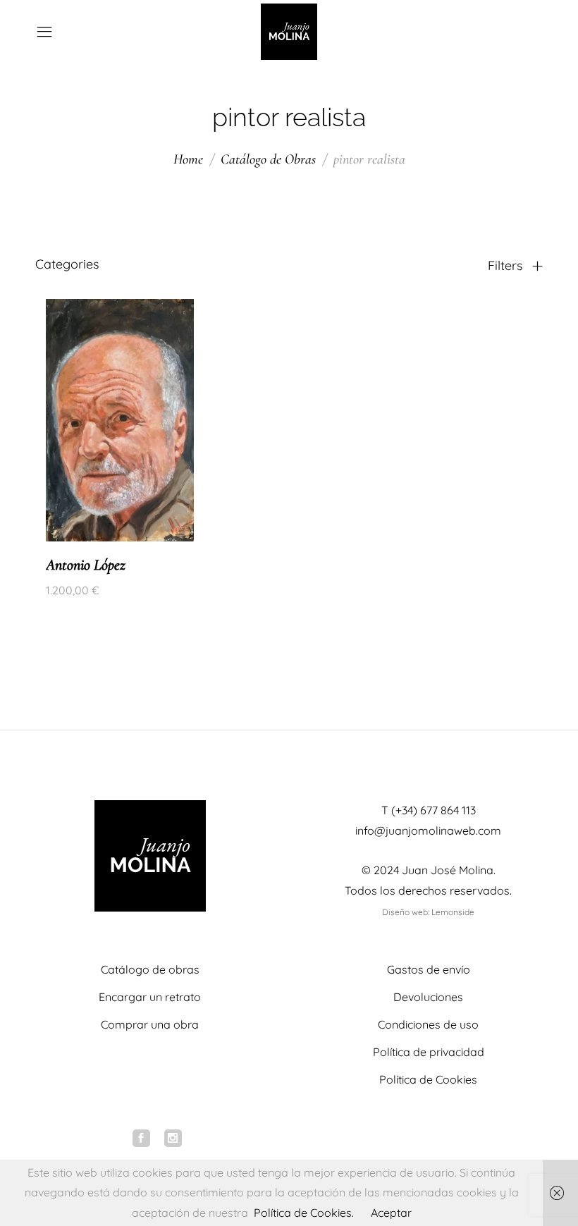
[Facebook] (141, 1138)
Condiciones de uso (428, 1024)
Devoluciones (428, 997)
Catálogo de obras (150, 969)
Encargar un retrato (150, 997)
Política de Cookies (428, 1079)
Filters (507, 265)
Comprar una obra (150, 1024)
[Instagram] (173, 1138)
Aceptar (391, 1213)
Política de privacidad (428, 1052)
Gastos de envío (428, 969)
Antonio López (85, 565)
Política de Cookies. (304, 1213)
